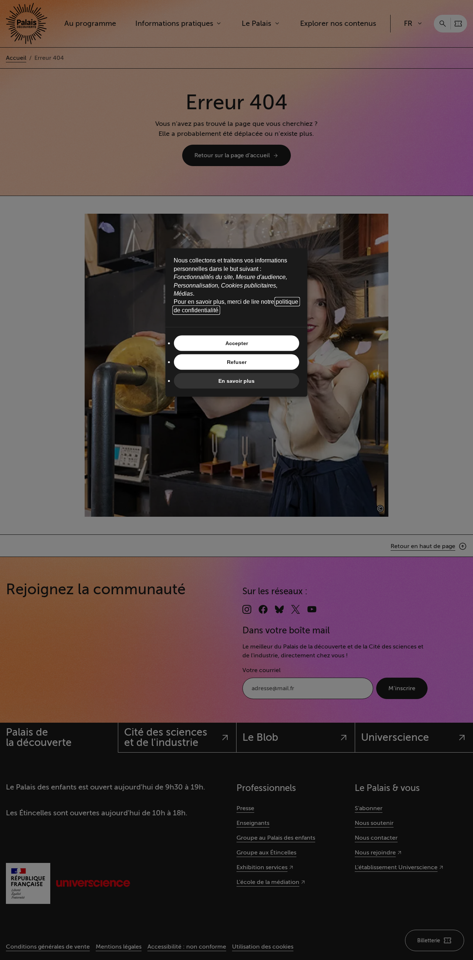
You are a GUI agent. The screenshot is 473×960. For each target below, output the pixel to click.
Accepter (236, 343)
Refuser (236, 362)
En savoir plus (236, 381)
